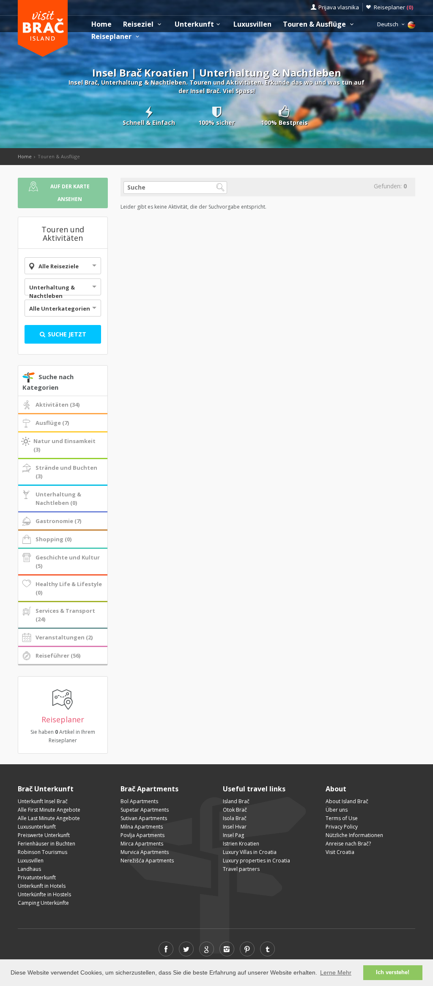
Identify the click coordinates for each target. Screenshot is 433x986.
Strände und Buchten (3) (66, 472)
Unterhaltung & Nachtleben (52, 292)
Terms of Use (342, 818)
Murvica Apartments (145, 852)
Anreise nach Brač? (348, 843)
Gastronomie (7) (58, 521)
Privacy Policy (342, 826)
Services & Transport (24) (65, 615)
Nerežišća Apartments (147, 860)
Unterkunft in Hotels (42, 886)
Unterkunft (194, 24)
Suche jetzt (66, 334)
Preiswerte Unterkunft (44, 835)
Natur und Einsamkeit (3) (64, 445)
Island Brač (236, 801)
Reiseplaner (393, 7)
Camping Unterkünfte (43, 902)
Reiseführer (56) (58, 655)
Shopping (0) (53, 539)
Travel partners (241, 869)
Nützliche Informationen (354, 835)
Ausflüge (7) (52, 423)
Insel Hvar (235, 826)
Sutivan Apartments (144, 818)
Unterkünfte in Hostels (44, 894)
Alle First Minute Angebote (49, 809)
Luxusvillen (252, 24)
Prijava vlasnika (338, 7)
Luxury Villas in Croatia (250, 852)
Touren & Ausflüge (315, 24)
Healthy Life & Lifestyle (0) (69, 588)
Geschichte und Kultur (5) (68, 562)
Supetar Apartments (145, 809)
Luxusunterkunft (37, 826)
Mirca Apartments (142, 843)
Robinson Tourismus (42, 852)
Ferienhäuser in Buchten (46, 843)
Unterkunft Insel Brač (43, 801)
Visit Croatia (340, 852)
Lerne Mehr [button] (335, 972)
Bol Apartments (139, 801)
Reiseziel (139, 24)
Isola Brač (235, 818)
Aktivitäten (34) (57, 404)
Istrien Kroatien (241, 843)
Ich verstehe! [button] (392, 972)
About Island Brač (347, 801)
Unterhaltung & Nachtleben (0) (58, 498)
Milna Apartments (142, 826)
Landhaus (29, 869)
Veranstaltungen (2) (64, 637)
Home (101, 24)
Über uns (337, 809)
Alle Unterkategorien (59, 308)
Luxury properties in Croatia (256, 860)
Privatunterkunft (37, 877)
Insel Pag (233, 835)
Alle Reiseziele (58, 266)
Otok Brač (235, 809)
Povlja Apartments (142, 835)
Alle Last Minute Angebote (49, 818)
